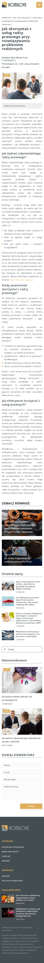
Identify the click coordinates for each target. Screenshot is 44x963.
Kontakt (6, 876)
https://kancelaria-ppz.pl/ (21, 279)
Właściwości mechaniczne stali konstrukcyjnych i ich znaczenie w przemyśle (28, 634)
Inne (6, 75)
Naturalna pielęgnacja (13, 847)
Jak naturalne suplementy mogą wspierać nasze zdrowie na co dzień (28, 897)
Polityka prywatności (12, 881)
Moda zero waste (10, 851)
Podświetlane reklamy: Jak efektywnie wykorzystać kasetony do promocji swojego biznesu (28, 912)
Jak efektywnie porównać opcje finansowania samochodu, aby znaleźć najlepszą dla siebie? (27, 601)
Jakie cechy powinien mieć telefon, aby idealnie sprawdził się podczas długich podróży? (28, 585)
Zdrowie (6, 861)
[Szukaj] (5, 649)
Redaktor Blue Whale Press (15, 57)
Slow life (6, 856)
